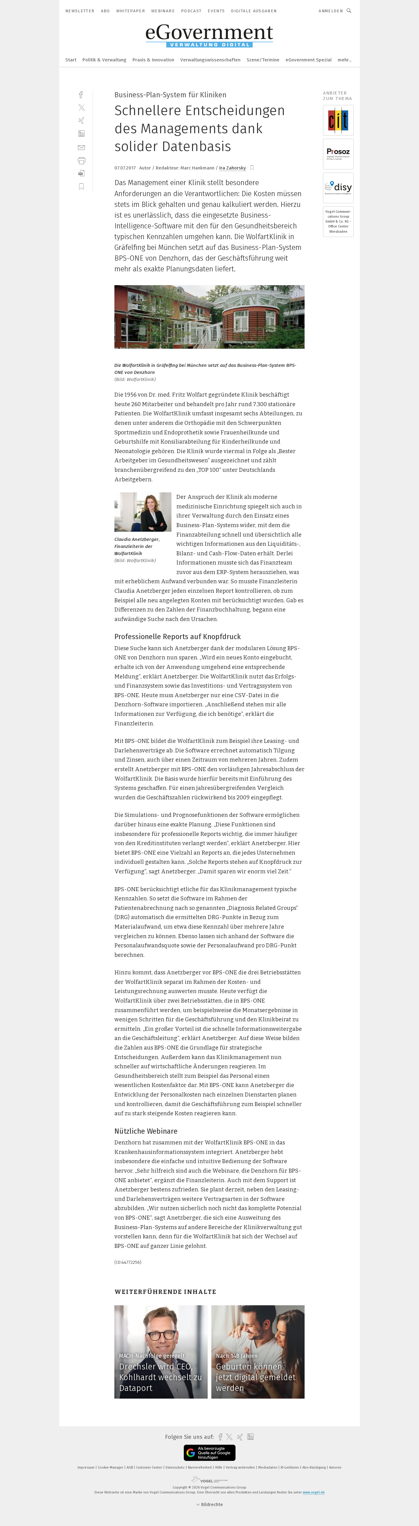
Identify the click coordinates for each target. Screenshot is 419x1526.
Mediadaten (268, 1468)
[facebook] (81, 94)
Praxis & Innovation (153, 60)
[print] (81, 160)
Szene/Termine (263, 60)
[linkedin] (81, 134)
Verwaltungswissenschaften (210, 60)
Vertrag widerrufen (241, 1468)
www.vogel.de (314, 1492)
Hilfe (219, 1468)
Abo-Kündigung (314, 1468)
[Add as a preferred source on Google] (210, 1453)
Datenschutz (176, 1468)
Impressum (86, 1468)
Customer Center (149, 1468)
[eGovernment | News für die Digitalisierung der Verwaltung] (70, 59)
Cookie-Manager (111, 1468)
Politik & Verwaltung (104, 60)
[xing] (81, 120)
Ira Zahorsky (232, 168)
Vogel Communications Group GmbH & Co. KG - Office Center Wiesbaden (338, 222)
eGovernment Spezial (309, 60)
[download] (81, 173)
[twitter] (81, 107)
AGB (130, 1468)
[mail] (81, 147)
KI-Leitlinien (290, 1468)
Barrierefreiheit (200, 1468)
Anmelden (331, 11)
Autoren (335, 1468)
